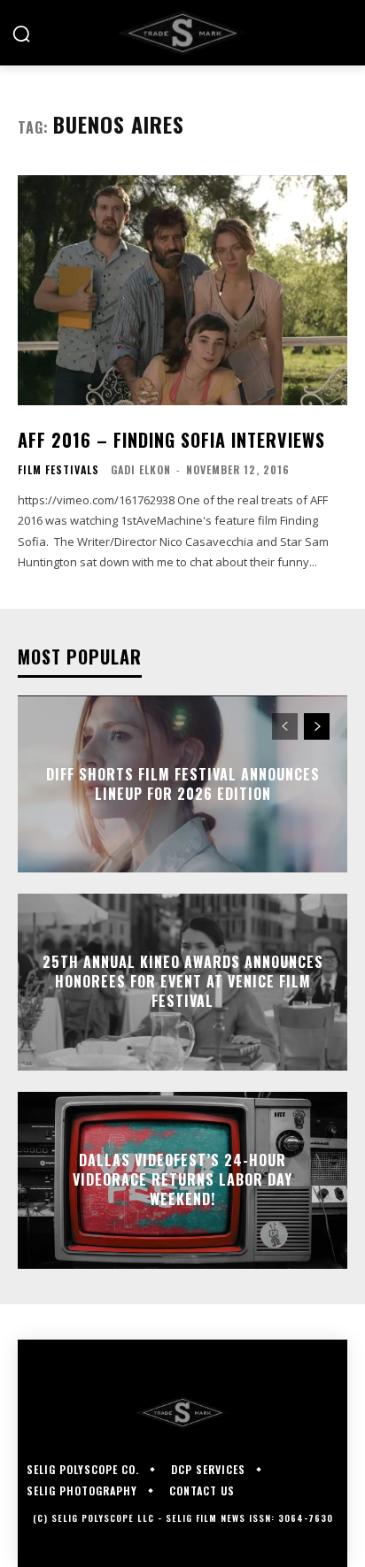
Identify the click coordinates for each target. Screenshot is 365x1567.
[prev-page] (285, 726)
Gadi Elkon (141, 469)
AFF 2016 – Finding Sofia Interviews (171, 439)
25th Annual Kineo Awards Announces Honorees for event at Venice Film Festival (183, 981)
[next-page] (317, 726)
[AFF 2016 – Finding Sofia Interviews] (182, 290)
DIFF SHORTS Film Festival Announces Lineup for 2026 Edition (183, 783)
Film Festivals (58, 470)
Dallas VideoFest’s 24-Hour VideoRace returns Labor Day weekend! (182, 1179)
